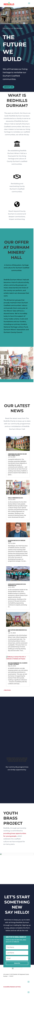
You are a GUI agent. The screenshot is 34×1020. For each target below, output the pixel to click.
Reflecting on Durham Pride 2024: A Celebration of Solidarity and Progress (17, 663)
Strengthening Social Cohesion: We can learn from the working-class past (17, 454)
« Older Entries (7, 690)
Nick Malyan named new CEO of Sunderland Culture (16, 541)
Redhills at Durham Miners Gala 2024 (15, 498)
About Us (8, 87)
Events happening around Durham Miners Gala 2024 (17, 630)
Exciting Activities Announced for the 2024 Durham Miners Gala (17, 585)
